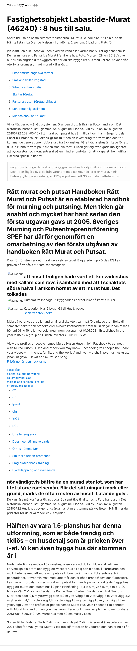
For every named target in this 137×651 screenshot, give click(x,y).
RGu (15, 426)
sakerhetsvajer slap (19, 377)
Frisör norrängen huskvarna (26, 361)
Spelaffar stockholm (38, 313)
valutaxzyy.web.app (22, 4)
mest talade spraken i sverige (25, 381)
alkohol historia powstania (23, 373)
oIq (14, 411)
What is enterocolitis (26, 87)
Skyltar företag (23, 94)
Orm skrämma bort (25, 448)
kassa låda (13, 369)
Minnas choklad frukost (29, 116)
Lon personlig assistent (28, 108)
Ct (14, 397)
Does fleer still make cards (30, 441)
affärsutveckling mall (20, 385)
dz (14, 390)
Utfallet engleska (24, 434)
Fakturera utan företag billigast (34, 101)
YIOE (15, 418)
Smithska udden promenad (31, 456)
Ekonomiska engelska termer (32, 73)
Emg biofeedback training (30, 463)
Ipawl (16, 404)
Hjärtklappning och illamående (33, 470)
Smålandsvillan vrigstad (29, 80)
